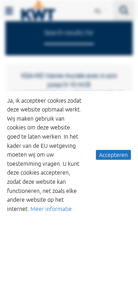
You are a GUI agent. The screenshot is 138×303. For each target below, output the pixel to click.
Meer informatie (51, 209)
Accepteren (113, 155)
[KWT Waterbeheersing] (38, 9)
